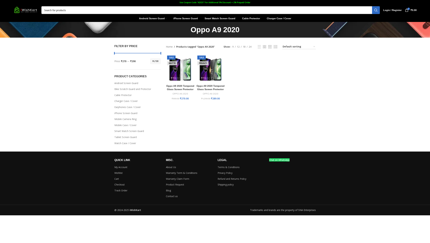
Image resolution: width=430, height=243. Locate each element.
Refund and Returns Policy (232, 178)
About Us (171, 167)
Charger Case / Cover (126, 101)
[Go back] (186, 29)
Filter (155, 61)
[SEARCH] (376, 10)
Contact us (172, 196)
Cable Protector (123, 95)
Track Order (120, 190)
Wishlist (118, 172)
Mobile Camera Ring (125, 119)
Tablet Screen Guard (125, 137)
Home (169, 46)
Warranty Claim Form (177, 178)
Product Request (175, 184)
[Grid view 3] (270, 47)
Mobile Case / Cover (125, 125)
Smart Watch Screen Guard (129, 131)
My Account (120, 167)
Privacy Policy (225, 172)
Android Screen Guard (126, 83)
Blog (168, 190)
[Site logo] (25, 9)
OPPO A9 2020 (180, 93)
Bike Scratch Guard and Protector (132, 89)
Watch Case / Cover (125, 143)
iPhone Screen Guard (125, 113)
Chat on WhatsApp (279, 159)
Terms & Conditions (229, 167)
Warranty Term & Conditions (181, 172)
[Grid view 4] (275, 47)
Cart (116, 178)
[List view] (259, 47)
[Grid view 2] (264, 47)
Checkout (119, 184)
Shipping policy (226, 184)
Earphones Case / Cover (127, 107)
